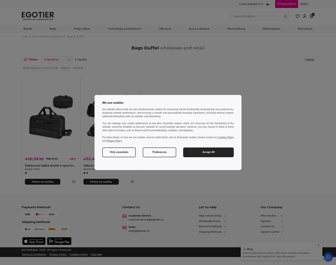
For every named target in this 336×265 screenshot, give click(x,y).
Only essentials (119, 152)
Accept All (208, 152)
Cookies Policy (226, 137)
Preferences (159, 152)
